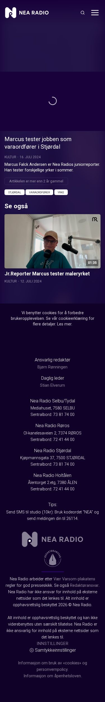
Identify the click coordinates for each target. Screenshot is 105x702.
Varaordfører (39, 192)
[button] (52, 101)
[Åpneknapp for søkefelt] (82, 12)
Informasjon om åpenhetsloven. (53, 676)
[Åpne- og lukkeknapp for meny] (95, 12)
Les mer (64, 324)
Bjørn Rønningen (52, 367)
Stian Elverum (52, 385)
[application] (52, 101)
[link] (26, 13)
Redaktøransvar (84, 585)
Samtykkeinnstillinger (55, 650)
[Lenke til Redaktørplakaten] (52, 558)
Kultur (10, 157)
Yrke (61, 192)
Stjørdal (14, 192)
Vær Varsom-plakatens (74, 579)
